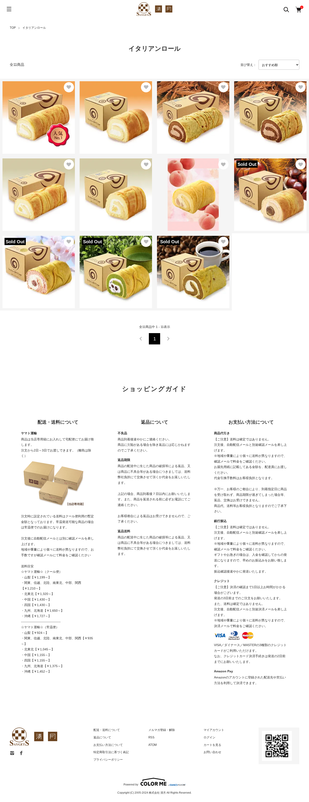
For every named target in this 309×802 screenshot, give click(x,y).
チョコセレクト (171, 105)
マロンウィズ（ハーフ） (102, 179)
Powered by (131, 784)
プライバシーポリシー (108, 759)
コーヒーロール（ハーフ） (180, 259)
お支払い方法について (108, 745)
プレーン (19, 108)
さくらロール (22, 266)
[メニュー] (9, 9)
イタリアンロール (34, 27)
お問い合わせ (212, 752)
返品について (102, 737)
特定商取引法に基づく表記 (111, 752)
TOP (13, 27)
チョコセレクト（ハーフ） (258, 105)
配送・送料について (106, 730)
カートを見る (212, 745)
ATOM (152, 745)
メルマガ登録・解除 (161, 730)
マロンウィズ (15, 179)
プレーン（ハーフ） (98, 108)
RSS (151, 737)
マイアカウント (214, 730)
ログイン (209, 737)
